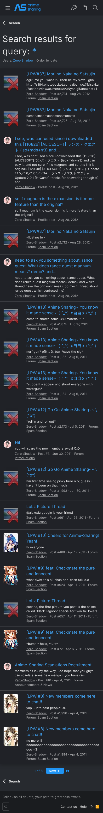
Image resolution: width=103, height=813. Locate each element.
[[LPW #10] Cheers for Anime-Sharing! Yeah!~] (11, 542)
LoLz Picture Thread (45, 506)
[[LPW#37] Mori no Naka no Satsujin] (11, 81)
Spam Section (48, 98)
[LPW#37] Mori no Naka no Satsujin (60, 74)
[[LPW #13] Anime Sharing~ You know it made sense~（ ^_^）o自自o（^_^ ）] (11, 314)
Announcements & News (33, 685)
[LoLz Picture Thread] (11, 513)
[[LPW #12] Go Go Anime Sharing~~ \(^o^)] (11, 417)
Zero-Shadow (23, 60)
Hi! (17, 442)
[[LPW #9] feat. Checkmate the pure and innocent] (11, 575)
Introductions (25, 458)
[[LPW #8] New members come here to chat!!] (11, 703)
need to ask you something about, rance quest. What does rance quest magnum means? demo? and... (54, 266)
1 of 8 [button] (38, 771)
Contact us (69, 806)
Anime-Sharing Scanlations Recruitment (53, 665)
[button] (7, 8)
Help (83, 806)
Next (53, 771)
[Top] (91, 806)
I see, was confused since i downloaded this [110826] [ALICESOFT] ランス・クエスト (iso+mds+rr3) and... (55, 144)
